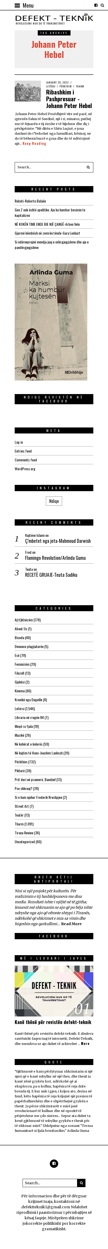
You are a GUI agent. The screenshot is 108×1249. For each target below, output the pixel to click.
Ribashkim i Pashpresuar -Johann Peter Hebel (69, 99)
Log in (19, 442)
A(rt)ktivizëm (24, 619)
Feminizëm (22, 664)
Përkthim (66, 86)
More (85, 1043)
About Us (21, 628)
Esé (17, 655)
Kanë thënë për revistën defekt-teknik (53, 1022)
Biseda (19, 637)
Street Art (22, 806)
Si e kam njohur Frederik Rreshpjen (38, 797)
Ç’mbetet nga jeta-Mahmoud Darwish (58, 541)
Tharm (80, 86)
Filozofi (19, 673)
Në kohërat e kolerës (28, 744)
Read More (71, 923)
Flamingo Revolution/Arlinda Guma (55, 558)
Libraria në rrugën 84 (29, 717)
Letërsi (51, 86)
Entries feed (23, 451)
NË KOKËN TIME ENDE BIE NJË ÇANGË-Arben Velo (47, 224)
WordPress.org (25, 468)
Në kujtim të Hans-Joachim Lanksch (39, 753)
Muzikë (19, 735)
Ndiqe (54, 501)
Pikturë (20, 770)
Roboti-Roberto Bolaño (30, 201)
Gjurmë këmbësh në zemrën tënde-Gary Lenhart (47, 233)
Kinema (20, 690)
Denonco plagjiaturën (29, 646)
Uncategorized (25, 841)
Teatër (19, 815)
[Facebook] (96, 5)
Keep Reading (34, 143)
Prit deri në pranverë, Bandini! (35, 779)
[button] (88, 167)
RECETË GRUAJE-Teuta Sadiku (51, 575)
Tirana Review (24, 832)
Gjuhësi (20, 682)
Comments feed (26, 459)
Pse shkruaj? (23, 788)
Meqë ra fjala (24, 726)
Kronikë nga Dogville (28, 699)
